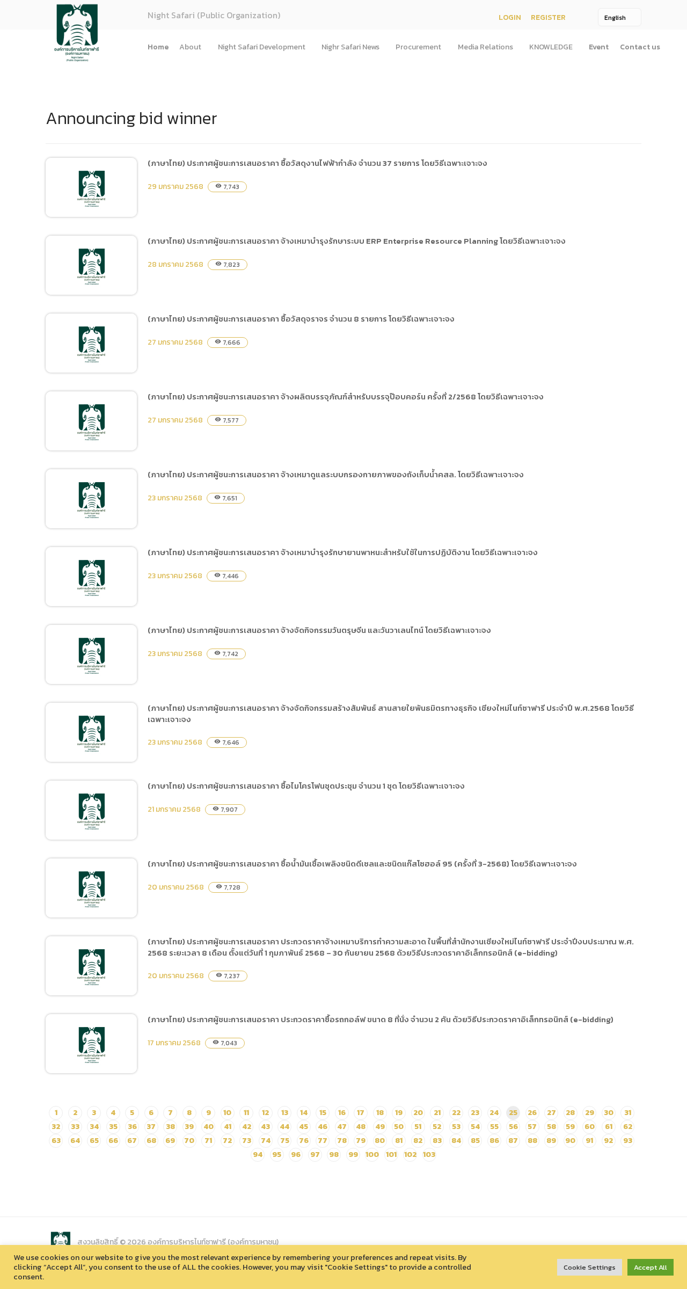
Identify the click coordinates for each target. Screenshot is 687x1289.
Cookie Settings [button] (590, 1267)
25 (513, 1112)
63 (56, 1140)
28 (570, 1112)
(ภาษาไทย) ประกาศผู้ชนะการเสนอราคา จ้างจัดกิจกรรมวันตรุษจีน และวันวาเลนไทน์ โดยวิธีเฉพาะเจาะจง (319, 630)
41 (227, 1126)
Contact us (640, 47)
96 (296, 1154)
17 (360, 1112)
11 (246, 1112)
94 (257, 1154)
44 (284, 1126)
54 (475, 1126)
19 (399, 1112)
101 (391, 1154)
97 (315, 1154)
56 (513, 1126)
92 (608, 1140)
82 (417, 1140)
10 (227, 1112)
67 (132, 1140)
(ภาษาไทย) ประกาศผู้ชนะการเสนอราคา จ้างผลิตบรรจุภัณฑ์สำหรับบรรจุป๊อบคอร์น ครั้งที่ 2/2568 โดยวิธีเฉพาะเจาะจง (346, 396)
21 (437, 1112)
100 (372, 1154)
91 (589, 1140)
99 (353, 1154)
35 (113, 1126)
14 (304, 1112)
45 (303, 1126)
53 (456, 1126)
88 (532, 1140)
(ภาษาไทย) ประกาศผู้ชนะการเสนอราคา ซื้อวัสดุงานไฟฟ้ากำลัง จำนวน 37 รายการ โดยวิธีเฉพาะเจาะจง (317, 163)
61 (608, 1126)
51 (417, 1126)
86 (494, 1140)
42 (246, 1126)
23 (475, 1112)
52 (437, 1126)
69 (170, 1140)
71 (208, 1140)
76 (304, 1140)
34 (94, 1126)
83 (437, 1140)
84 (456, 1140)
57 (532, 1126)
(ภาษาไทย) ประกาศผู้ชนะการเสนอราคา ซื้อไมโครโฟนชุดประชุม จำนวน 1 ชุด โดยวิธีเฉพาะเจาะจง (306, 786)
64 (75, 1140)
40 (208, 1126)
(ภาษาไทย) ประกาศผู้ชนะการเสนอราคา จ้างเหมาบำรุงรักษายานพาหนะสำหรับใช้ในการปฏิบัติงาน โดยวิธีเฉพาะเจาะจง (343, 552)
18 (380, 1112)
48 (361, 1126)
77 (322, 1140)
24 (494, 1112)
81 (399, 1140)
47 (342, 1126)
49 (380, 1126)
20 (418, 1112)
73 (246, 1140)
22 (456, 1112)
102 (410, 1154)
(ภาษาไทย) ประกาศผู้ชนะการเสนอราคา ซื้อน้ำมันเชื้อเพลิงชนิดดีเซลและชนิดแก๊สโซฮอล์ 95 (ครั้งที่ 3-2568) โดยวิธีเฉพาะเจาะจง (362, 863)
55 (494, 1126)
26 (532, 1112)
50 (399, 1126)
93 (627, 1140)
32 (56, 1126)
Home (158, 47)
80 (380, 1140)
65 (94, 1140)
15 (322, 1112)
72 (227, 1140)
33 (75, 1126)
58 (551, 1126)
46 (322, 1126)
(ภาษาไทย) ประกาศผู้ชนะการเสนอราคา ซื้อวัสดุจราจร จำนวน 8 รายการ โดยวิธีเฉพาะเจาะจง (301, 318)
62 (627, 1126)
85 (475, 1140)
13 (284, 1112)
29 (589, 1112)
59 (570, 1126)
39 (189, 1126)
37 (151, 1126)
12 (265, 1112)
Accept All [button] (650, 1267)
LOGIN (510, 17)
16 (342, 1112)
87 (513, 1140)
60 (589, 1126)
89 (551, 1140)
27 (551, 1112)
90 (570, 1140)
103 (429, 1154)
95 (276, 1154)
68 (151, 1140)
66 (113, 1140)
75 (284, 1140)
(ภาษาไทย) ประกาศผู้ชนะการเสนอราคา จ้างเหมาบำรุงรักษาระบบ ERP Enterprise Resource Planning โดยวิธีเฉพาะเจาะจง (357, 241)
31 (627, 1112)
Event (599, 47)
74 (266, 1140)
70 (189, 1140)
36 (132, 1126)
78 (342, 1140)
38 (170, 1126)
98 (334, 1154)
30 (608, 1112)
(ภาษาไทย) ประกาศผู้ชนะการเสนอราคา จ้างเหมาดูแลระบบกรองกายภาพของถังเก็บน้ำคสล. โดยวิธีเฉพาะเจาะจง (336, 474)
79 (361, 1140)
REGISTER (548, 17)
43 (265, 1126)
